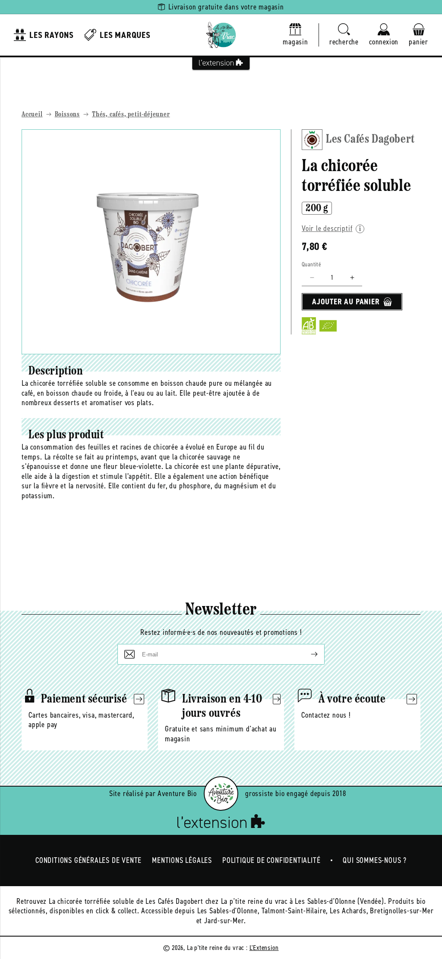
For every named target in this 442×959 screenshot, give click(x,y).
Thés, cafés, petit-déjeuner (131, 114)
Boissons (67, 114)
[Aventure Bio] (221, 793)
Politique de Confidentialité (271, 860)
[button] (344, 35)
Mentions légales (182, 860)
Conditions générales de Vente (88, 860)
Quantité (311, 264)
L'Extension (264, 947)
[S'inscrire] (307, 654)
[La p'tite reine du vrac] (221, 35)
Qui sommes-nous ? (375, 860)
